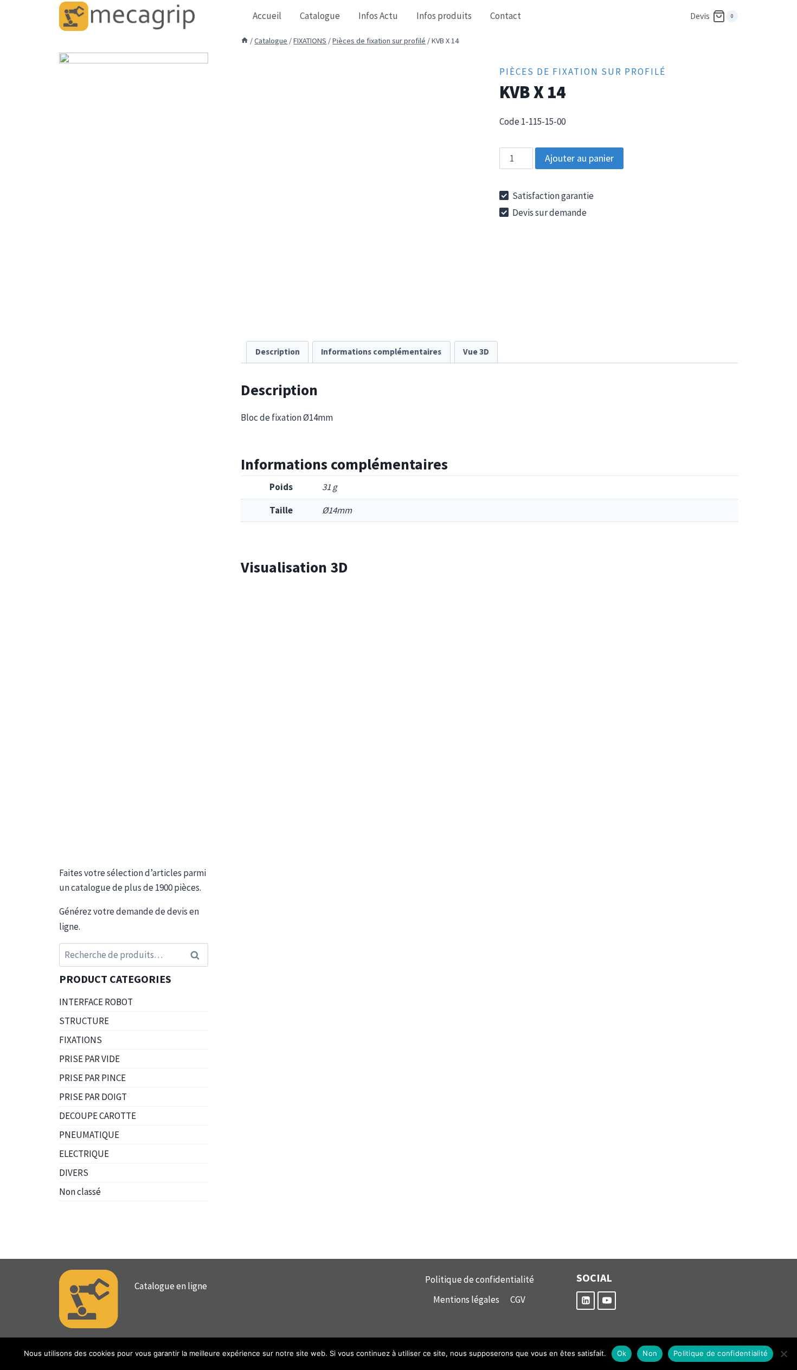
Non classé (80, 1192)
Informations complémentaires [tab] (381, 351)
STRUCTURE (84, 1021)
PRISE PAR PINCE (92, 1078)
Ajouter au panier (579, 158)
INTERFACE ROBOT (96, 1002)
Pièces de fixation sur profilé (582, 72)
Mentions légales (466, 1299)
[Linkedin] (585, 1300)
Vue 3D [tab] (476, 351)
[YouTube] (606, 1300)
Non (649, 1353)
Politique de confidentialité (479, 1279)
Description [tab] (277, 351)
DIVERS (73, 1173)
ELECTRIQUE (84, 1154)
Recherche (198, 955)
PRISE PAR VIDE (89, 1059)
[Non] (783, 1353)
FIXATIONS (80, 1040)
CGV (517, 1299)
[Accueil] (244, 41)
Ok (622, 1353)
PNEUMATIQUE (89, 1135)
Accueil (267, 16)
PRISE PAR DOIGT (93, 1097)
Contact (505, 16)
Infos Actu (378, 16)
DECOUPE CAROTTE (97, 1116)
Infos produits (444, 16)
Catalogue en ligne (170, 1286)
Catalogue (320, 16)
